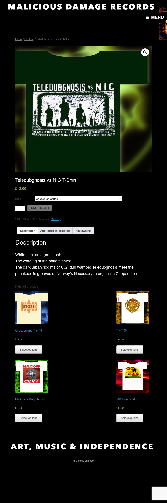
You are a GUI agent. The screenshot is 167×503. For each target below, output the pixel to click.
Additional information (55, 230)
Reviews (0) (83, 230)
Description (27, 230)
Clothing (29, 39)
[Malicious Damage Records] (81, 6)
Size (18, 199)
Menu (157, 17)
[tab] (27, 230)
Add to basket (39, 208)
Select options (28, 349)
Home (18, 39)
